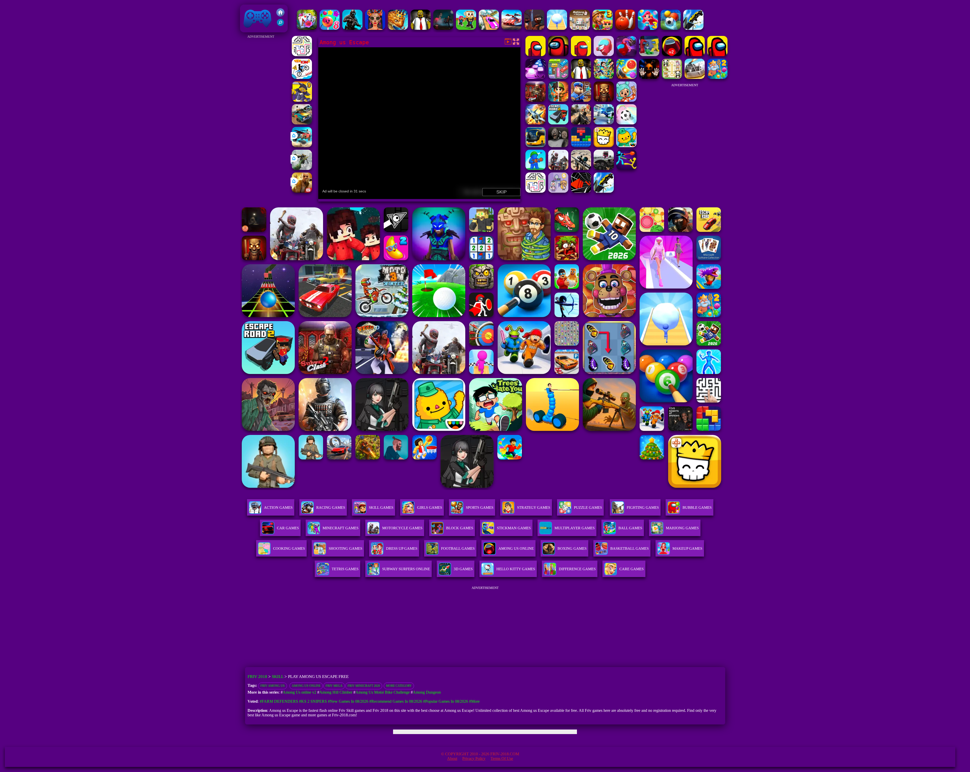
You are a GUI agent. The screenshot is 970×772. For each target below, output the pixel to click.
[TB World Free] (558, 191)
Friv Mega (334, 686)
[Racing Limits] (604, 168)
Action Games (278, 507)
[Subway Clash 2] (535, 100)
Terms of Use (502, 758)
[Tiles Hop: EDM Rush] (535, 77)
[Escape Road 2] (558, 123)
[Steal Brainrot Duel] (466, 28)
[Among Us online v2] (672, 55)
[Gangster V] (302, 191)
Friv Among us (272, 686)
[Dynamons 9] (302, 100)
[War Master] (535, 168)
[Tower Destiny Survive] (302, 55)
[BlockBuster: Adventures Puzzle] (581, 146)
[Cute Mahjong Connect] (672, 77)
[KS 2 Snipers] (302, 168)
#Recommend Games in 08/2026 (395, 701)
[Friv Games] (280, 15)
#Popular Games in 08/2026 (445, 701)
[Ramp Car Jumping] (693, 28)
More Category (399, 686)
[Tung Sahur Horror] (604, 100)
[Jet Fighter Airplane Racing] (535, 123)
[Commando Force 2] (581, 123)
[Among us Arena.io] (581, 55)
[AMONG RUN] (626, 55)
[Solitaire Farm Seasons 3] (602, 28)
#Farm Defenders (279, 701)
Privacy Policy (474, 758)
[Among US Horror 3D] (558, 55)
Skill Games (381, 507)
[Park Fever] (558, 77)
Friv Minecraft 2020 (364, 686)
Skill (277, 676)
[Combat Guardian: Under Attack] (558, 168)
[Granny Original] (558, 146)
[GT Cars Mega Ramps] (511, 28)
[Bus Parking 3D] (535, 146)
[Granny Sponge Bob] (420, 28)
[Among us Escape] (535, 55)
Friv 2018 (257, 676)
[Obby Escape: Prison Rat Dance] (581, 100)
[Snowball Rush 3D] (557, 28)
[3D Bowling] (625, 28)
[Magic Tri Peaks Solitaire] (307, 28)
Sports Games (479, 507)
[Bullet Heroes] (604, 123)
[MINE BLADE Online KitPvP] (604, 77)
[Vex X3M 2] (302, 77)
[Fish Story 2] (717, 77)
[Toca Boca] (626, 100)
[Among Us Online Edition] (717, 55)
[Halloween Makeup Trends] (375, 28)
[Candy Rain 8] (330, 28)
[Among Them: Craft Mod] (649, 55)
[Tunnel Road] (581, 191)
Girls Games (429, 507)
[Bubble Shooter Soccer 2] (671, 28)
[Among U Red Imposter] (604, 55)
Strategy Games (533, 507)
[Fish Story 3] (648, 28)
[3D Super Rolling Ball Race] (626, 123)
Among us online (306, 686)
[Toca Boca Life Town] (626, 146)
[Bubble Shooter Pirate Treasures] (626, 77)
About (452, 758)
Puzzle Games (588, 507)
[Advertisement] (260, 116)
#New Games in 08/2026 (348, 701)
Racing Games (330, 507)
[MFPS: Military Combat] (352, 28)
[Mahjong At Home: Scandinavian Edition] (580, 28)
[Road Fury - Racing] (302, 146)
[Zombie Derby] (695, 77)
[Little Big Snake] (398, 28)
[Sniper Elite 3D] (581, 168)
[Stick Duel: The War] (626, 168)
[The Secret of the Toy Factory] (649, 77)
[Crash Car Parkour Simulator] (489, 28)
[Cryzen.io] (534, 28)
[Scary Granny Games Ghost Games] (443, 28)
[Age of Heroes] (558, 100)
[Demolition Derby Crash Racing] (302, 123)
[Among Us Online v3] (695, 55)
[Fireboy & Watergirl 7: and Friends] (604, 146)
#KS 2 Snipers (313, 701)
